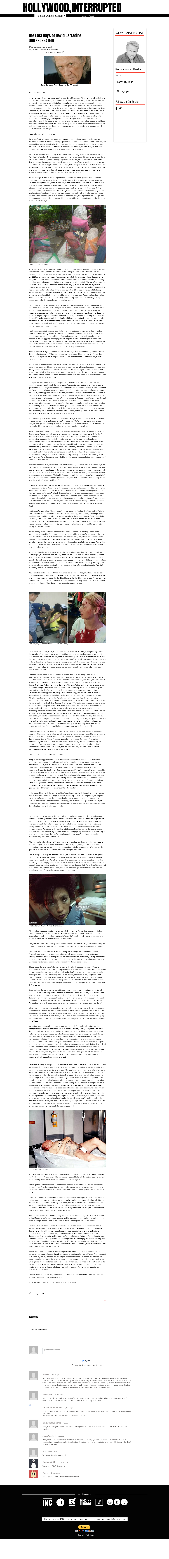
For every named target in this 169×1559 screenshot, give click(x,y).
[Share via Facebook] (30, 1293)
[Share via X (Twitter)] (36, 1293)
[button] (84, 1528)
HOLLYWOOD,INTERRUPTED (72, 7)
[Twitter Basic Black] (120, 108)
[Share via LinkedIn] (43, 1293)
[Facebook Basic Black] (116, 108)
